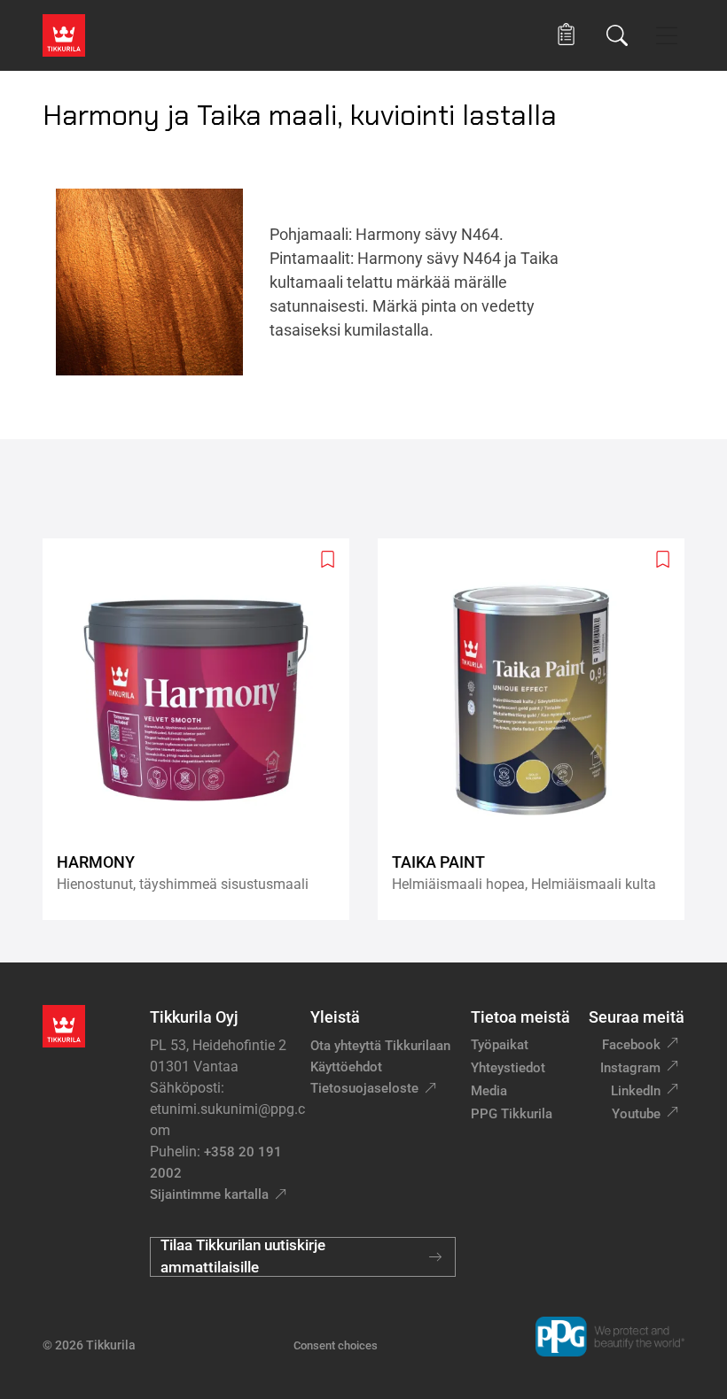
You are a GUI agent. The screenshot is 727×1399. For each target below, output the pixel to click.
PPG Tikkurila (511, 1114)
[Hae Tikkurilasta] (617, 35)
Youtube (636, 1114)
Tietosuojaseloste (364, 1088)
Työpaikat (499, 1045)
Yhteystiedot (508, 1068)
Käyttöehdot (346, 1067)
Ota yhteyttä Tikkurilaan (380, 1046)
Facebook (631, 1045)
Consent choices (335, 1345)
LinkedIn (636, 1091)
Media (489, 1091)
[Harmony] (203, 729)
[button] (566, 35)
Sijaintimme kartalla (209, 1194)
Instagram (630, 1068)
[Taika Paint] (538, 729)
